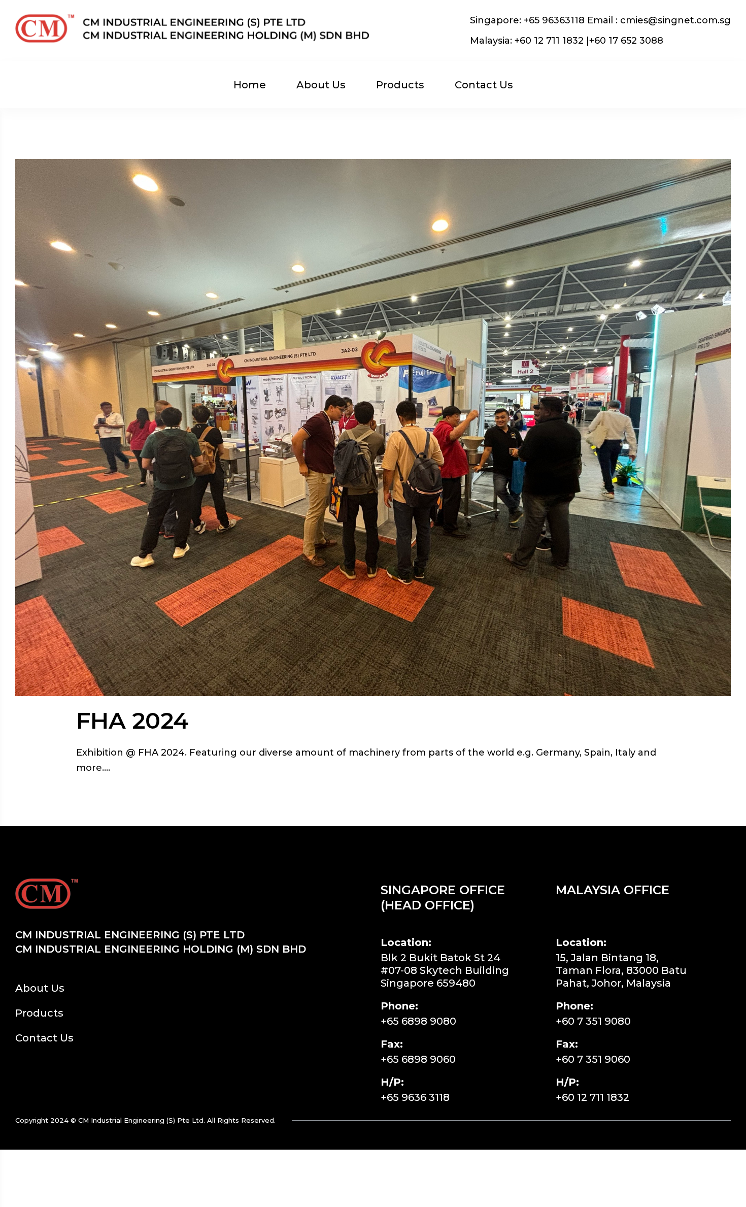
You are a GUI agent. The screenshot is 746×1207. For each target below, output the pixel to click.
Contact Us (484, 85)
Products (400, 85)
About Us (321, 85)
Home (249, 85)
